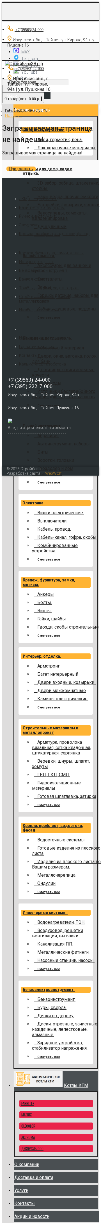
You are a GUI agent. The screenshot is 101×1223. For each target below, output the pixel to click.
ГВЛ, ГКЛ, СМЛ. (53, 774)
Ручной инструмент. (37, 216)
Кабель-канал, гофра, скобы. (67, 537)
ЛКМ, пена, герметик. (38, 198)
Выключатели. (52, 521)
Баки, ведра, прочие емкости (67, 196)
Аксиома (28, 1137)
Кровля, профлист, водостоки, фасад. (54, 233)
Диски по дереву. (55, 1015)
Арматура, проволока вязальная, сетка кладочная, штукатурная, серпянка (61, 748)
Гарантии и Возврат (37, 346)
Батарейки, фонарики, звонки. (68, 204)
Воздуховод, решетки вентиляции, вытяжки (57, 933)
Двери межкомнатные (61, 690)
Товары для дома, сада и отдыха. (49, 288)
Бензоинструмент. (56, 999)
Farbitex (27, 1103)
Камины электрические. (62, 698)
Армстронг (48, 666)
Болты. (44, 602)
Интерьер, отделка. (42, 656)
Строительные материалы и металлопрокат (50, 730)
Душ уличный (51, 226)
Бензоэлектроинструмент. (49, 989)
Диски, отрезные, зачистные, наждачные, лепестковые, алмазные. (65, 1029)
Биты (43, 452)
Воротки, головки (55, 460)
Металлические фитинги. (63, 952)
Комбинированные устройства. (55, 548)
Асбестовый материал (60, 348)
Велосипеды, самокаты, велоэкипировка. (60, 215)
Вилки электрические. (60, 512)
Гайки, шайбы (51, 619)
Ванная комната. (39, 255)
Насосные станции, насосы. (66, 960)
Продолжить (21, 169)
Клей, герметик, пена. (59, 139)
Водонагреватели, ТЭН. (61, 922)
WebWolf (53, 473)
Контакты (28, 355)
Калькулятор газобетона (42, 364)
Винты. (44, 610)
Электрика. (34, 503)
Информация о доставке (42, 338)
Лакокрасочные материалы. (66, 147)
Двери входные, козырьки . (66, 682)
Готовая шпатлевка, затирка (66, 796)
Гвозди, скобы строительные (68, 627)
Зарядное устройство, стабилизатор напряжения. (60, 1045)
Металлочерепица (56, 875)
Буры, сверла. (51, 1007)
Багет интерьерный (57, 674)
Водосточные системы (61, 840)
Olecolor (28, 1126)
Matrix (26, 1114)
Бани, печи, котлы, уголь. (42, 207)
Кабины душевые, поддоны (67, 309)
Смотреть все (48, 318)
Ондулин (46, 883)
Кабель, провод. (54, 529)
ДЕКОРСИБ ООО (32, 1148)
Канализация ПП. (55, 944)
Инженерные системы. (45, 912)
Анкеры (45, 594)
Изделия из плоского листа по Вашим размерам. (66, 864)
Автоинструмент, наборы (63, 444)
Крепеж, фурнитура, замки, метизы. (51, 253)
